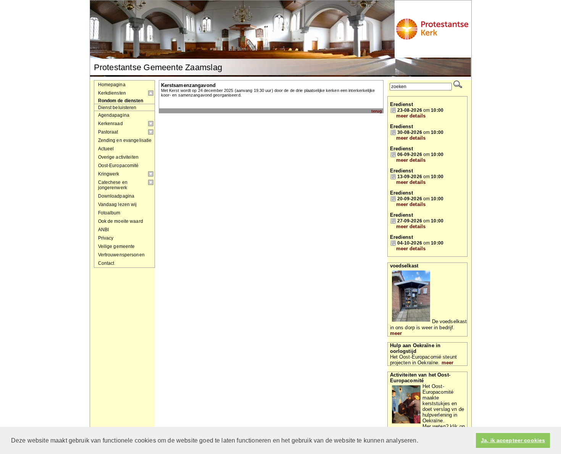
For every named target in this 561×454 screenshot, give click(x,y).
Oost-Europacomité (118, 165)
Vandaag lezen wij (117, 204)
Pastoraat (108, 132)
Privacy (106, 238)
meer (396, 333)
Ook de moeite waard (120, 221)
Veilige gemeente (116, 246)
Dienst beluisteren (117, 107)
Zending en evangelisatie (125, 140)
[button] (421, 441)
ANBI (103, 229)
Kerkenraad (110, 123)
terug (376, 111)
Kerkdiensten (112, 93)
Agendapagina (114, 115)
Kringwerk (108, 174)
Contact (106, 263)
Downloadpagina (116, 196)
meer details (411, 116)
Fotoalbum (109, 213)
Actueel (106, 148)
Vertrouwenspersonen (121, 255)
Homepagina (112, 84)
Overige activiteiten (118, 157)
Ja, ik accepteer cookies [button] (513, 440)
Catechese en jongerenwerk (113, 185)
